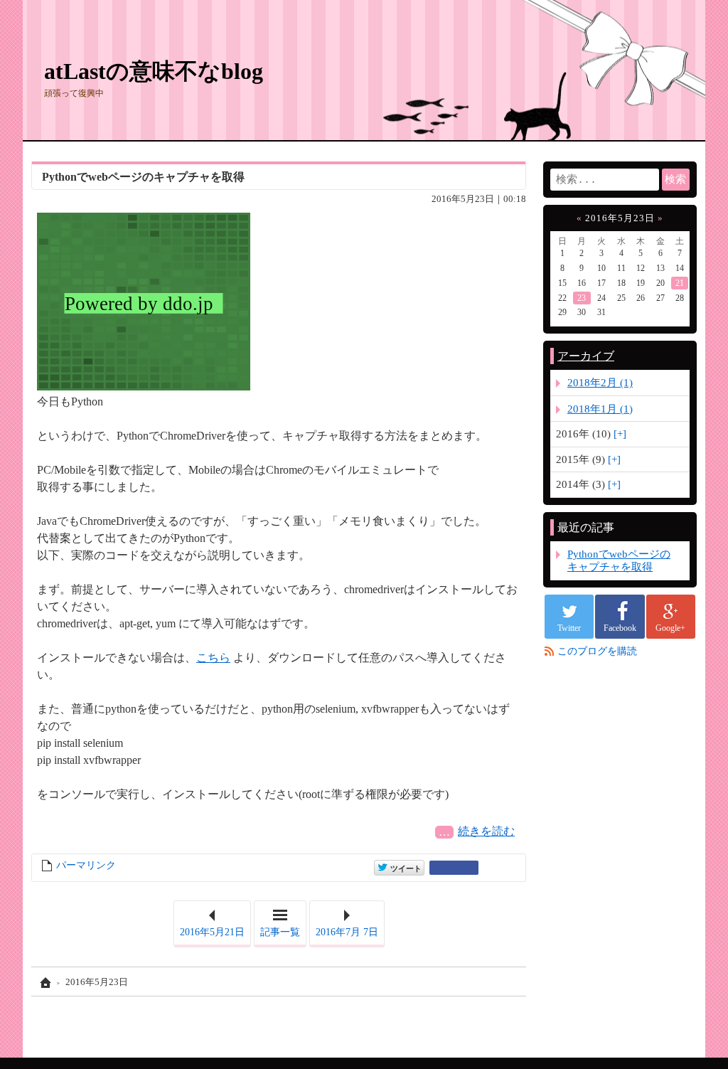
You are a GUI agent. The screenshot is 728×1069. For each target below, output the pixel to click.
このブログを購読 (597, 651)
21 (679, 283)
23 (581, 298)
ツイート (405, 867)
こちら (213, 657)
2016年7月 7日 (347, 932)
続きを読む (489, 831)
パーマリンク (86, 865)
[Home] (44, 982)
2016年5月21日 (212, 932)
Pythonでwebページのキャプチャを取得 (143, 177)
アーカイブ (585, 356)
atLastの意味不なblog (153, 71)
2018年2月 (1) (600, 382)
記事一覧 (280, 932)
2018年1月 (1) (600, 409)
